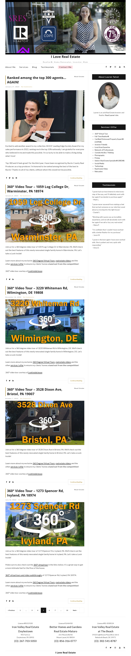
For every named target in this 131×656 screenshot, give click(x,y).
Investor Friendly (101, 145)
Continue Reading (76, 178)
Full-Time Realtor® (102, 136)
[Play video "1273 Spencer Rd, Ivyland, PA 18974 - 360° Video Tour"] (44, 524)
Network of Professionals (104, 150)
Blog (34, 67)
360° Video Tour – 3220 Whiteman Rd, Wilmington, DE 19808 (37, 290)
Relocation (99, 171)
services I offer (17, 264)
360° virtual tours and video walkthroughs (23, 575)
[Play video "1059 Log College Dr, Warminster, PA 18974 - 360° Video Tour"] (44, 220)
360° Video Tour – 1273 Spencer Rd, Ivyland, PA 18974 (35, 493)
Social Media (99, 163)
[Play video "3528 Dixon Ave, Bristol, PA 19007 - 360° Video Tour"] (44, 423)
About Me (10, 67)
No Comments (26, 86)
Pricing (97, 158)
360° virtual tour (41, 564)
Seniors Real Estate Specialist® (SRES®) (109, 161)
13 (67, 610)
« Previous (11, 610)
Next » (75, 610)
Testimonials (47, 67)
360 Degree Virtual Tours (44, 260)
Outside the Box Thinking (104, 153)
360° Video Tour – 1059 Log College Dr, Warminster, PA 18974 (38, 188)
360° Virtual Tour (101, 134)
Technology (99, 166)
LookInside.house (35, 271)
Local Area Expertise (102, 147)
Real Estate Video (101, 169)
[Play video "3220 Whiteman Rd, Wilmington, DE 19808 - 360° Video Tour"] (44, 321)
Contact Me (65, 67)
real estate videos (63, 260)
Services (23, 67)
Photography (100, 155)
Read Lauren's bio (111, 115)
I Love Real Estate (65, 56)
